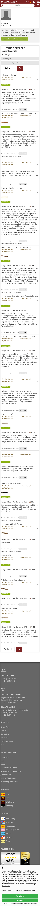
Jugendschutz (6, 775)
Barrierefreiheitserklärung (11, 771)
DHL (7, 794)
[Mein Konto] (33, 2)
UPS (7, 798)
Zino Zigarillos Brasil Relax (11, 483)
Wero (8, 841)
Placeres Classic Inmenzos (11, 188)
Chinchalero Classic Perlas (11, 524)
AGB (2, 761)
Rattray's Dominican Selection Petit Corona (18, 336)
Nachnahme (10, 826)
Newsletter (5, 734)
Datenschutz (5, 764)
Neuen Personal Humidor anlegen (14, 39)
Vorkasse (9, 837)
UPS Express (10, 802)
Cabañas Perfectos (8, 75)
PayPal (8, 833)
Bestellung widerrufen (9, 782)
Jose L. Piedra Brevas (9, 414)
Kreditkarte (10, 822)
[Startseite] (9, 1)
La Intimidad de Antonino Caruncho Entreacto (19, 113)
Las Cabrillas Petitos (9, 609)
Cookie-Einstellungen (9, 768)
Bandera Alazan (7, 555)
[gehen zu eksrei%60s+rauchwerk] (20, 68)
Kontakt (4, 730)
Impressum (5, 757)
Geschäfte (4, 737)
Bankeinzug (10, 818)
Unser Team (5, 727)
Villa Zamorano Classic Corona (13, 580)
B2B (2, 744)
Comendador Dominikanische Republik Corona (19, 296)
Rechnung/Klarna (12, 830)
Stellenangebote (7, 741)
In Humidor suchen (21, 63)
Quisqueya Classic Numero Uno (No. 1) (16, 247)
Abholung (9, 806)
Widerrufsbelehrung (8, 778)
